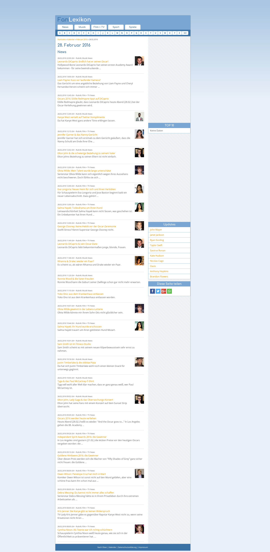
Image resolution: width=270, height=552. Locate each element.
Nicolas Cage (157, 260)
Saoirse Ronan (157, 250)
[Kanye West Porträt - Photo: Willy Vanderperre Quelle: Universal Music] (139, 116)
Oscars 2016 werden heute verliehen (77, 418)
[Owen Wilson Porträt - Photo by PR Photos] (139, 473)
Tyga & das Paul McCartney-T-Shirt (76, 381)
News (65, 27)
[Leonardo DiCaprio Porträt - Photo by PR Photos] (139, 60)
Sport (116, 27)
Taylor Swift (156, 245)
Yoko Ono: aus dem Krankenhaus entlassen (81, 293)
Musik (82, 27)
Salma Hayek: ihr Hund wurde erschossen (80, 326)
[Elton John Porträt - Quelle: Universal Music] (139, 152)
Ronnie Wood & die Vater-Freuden (76, 278)
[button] (152, 291)
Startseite (62, 39)
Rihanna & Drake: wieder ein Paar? (76, 261)
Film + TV (99, 27)
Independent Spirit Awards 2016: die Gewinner (82, 436)
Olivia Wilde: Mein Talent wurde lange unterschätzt (84, 170)
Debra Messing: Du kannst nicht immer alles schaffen (86, 492)
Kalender (71, 39)
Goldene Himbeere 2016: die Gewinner (78, 455)
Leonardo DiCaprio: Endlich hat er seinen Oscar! (83, 61)
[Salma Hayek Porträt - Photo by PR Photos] (139, 207)
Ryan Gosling (157, 240)
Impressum (143, 547)
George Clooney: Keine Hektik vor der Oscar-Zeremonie (87, 226)
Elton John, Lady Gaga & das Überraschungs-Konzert (85, 399)
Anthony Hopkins (159, 271)
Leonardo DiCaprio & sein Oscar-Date (77, 243)
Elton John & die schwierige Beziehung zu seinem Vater (86, 153)
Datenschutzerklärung (127, 547)
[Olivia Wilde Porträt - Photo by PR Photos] (139, 170)
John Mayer (156, 229)
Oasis (153, 266)
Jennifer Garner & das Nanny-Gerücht (77, 134)
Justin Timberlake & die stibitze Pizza (77, 362)
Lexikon (74, 20)
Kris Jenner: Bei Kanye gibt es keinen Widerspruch (84, 511)
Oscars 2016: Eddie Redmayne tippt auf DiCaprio (83, 98)
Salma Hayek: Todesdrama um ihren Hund (80, 207)
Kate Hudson (157, 255)
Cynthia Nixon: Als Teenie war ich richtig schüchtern (85, 529)
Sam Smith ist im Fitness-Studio (74, 344)
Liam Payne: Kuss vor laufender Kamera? (79, 80)
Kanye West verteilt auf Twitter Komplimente (81, 117)
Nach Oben (102, 547)
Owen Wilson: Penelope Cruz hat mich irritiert (82, 474)
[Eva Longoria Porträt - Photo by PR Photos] (139, 188)
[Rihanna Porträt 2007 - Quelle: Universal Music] (139, 260)
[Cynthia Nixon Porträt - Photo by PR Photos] (139, 529)
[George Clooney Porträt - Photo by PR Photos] (139, 225)
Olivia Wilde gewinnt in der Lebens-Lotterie (80, 309)
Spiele (132, 27)
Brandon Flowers (159, 276)
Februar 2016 (81, 39)
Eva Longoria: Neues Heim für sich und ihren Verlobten (87, 189)
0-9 (185, 33)
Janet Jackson (157, 234)
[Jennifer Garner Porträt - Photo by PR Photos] (139, 134)
